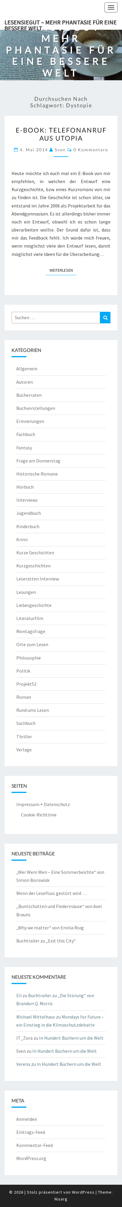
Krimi (22, 539)
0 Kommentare (90, 149)
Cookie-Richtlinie (39, 815)
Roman (23, 697)
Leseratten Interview (37, 579)
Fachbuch (25, 434)
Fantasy (24, 448)
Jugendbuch (28, 513)
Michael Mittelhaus (35, 1017)
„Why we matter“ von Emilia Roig (50, 928)
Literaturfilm (29, 618)
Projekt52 (26, 684)
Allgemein (26, 369)
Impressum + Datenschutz (43, 804)
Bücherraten (29, 395)
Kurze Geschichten (35, 552)
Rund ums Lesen (32, 710)
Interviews (27, 500)
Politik (23, 671)
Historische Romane (37, 474)
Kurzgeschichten (33, 566)
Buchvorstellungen (35, 408)
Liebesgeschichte (34, 605)
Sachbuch (26, 723)
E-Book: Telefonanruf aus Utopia (61, 134)
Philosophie (28, 658)
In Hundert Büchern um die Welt (71, 1038)
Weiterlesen (62, 270)
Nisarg (61, 1199)
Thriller (24, 736)
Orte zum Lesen (32, 644)
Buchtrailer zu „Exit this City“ (46, 941)
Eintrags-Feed (30, 1132)
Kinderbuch (27, 526)
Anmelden (26, 1119)
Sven (60, 149)
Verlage (24, 750)
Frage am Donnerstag (38, 461)
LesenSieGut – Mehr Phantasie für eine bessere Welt (60, 24)
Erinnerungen (30, 421)
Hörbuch (25, 487)
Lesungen (26, 592)
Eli (19, 995)
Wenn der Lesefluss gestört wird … (51, 893)
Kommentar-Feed (34, 1145)
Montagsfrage (30, 631)
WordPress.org (31, 1158)
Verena (23, 1064)
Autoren (24, 382)
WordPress (83, 1192)
